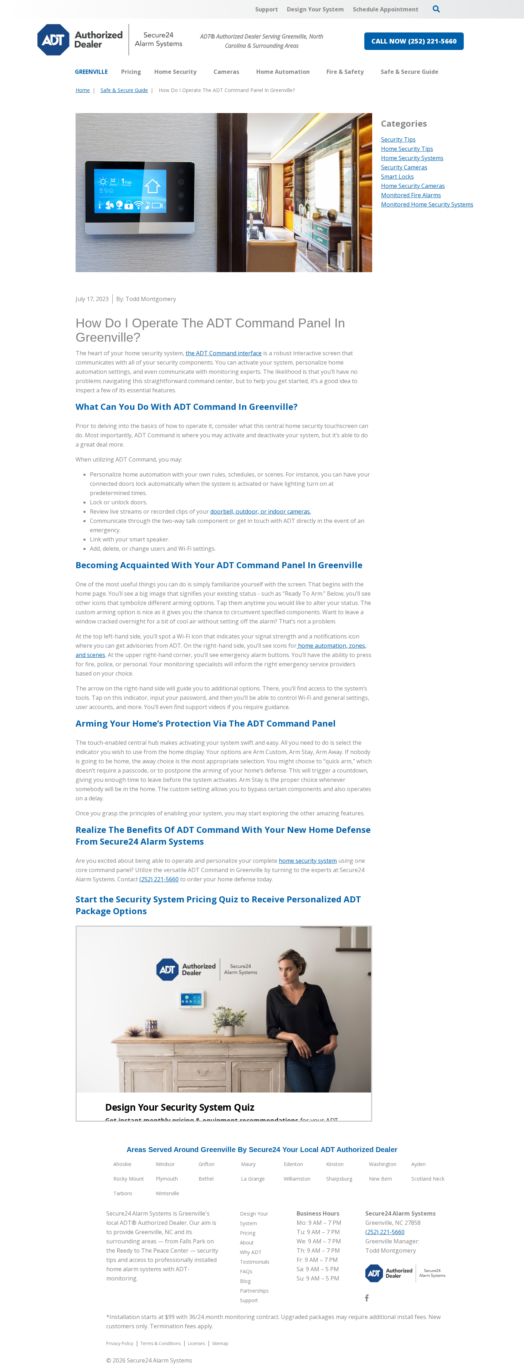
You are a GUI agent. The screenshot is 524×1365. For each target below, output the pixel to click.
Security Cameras (404, 167)
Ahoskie (122, 1164)
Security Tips (398, 139)
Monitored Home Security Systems (427, 204)
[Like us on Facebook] (366, 1299)
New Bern (380, 1178)
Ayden (418, 1164)
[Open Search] (436, 8)
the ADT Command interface (224, 353)
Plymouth (167, 1178)
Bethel (206, 1178)
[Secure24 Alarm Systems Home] (110, 40)
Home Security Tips (407, 149)
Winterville (167, 1193)
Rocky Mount (128, 1178)
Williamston (297, 1178)
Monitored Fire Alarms (411, 195)
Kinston (335, 1164)
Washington (382, 1164)
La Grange (253, 1178)
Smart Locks (397, 176)
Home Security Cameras (413, 186)
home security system (308, 861)
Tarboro (122, 1193)
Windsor (165, 1164)
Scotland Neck (428, 1178)
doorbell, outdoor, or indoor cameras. (260, 511)
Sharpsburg (339, 1178)
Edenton (293, 1164)
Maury (248, 1164)
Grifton (207, 1164)
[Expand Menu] (200, 71)
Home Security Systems (412, 158)
